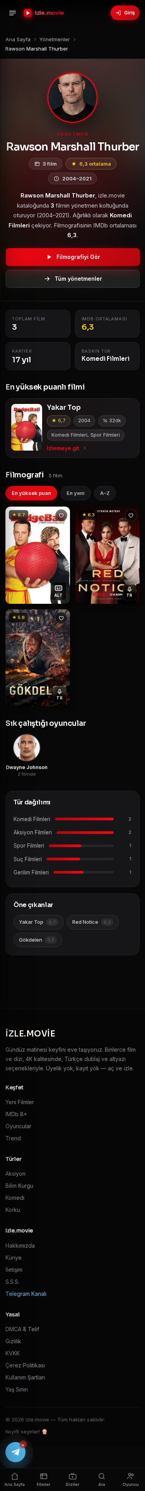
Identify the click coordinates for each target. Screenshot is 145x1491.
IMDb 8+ (16, 1114)
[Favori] (61, 515)
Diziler (72, 1484)
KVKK (12, 1353)
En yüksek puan (31, 493)
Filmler (43, 1484)
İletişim (13, 1269)
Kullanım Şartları (25, 1377)
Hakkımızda (20, 1245)
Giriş (129, 13)
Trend (13, 1138)
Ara (101, 1484)
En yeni (76, 493)
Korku (12, 1209)
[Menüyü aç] (12, 13)
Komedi (14, 1197)
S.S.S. (12, 1281)
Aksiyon (15, 1173)
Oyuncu (131, 1484)
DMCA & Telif (22, 1329)
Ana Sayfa (14, 1484)
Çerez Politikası (25, 1365)
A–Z (105, 493)
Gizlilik (13, 1341)
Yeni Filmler (19, 1102)
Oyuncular (18, 1126)
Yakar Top (37, 922)
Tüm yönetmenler (78, 278)
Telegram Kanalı (25, 1293)
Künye (13, 1257)
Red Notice (91, 922)
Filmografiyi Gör (78, 256)
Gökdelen (36, 940)
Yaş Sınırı (16, 1389)
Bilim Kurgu (19, 1185)
